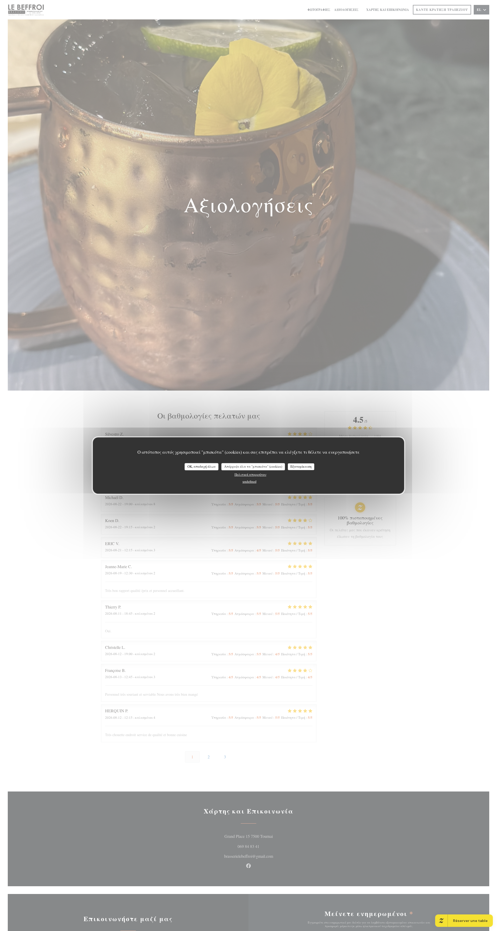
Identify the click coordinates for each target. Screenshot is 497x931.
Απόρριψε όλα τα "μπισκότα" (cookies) (253, 466)
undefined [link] (250, 481)
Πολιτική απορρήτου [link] (250, 474)
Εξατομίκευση (301, 466)
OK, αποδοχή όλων (201, 466)
